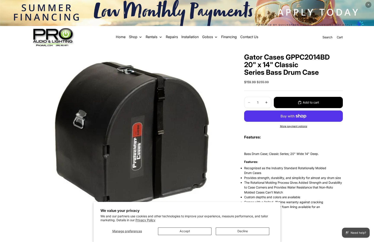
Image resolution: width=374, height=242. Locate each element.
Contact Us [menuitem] (249, 37)
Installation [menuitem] (190, 37)
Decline (242, 231)
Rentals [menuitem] (151, 37)
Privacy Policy (145, 220)
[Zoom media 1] (132, 134)
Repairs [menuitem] (172, 37)
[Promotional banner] (187, 13)
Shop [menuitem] (133, 37)
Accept (185, 231)
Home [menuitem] (121, 37)
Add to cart (311, 102)
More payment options (293, 126)
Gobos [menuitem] (207, 37)
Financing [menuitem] (229, 37)
